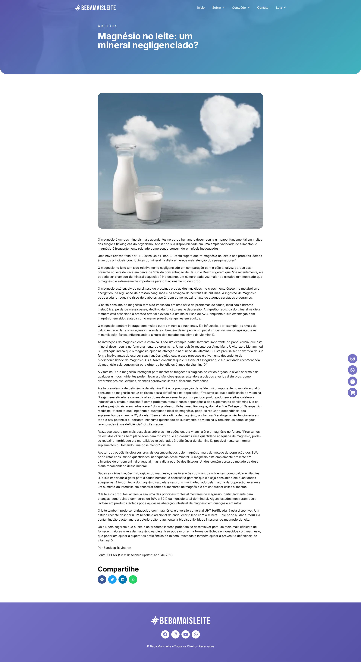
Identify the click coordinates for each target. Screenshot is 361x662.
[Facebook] (165, 634)
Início (201, 7)
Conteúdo (239, 7)
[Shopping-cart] (352, 392)
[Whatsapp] (196, 634)
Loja (279, 7)
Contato (262, 7)
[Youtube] (185, 634)
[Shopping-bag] (352, 381)
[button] (102, 579)
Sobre (216, 7)
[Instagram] (175, 634)
